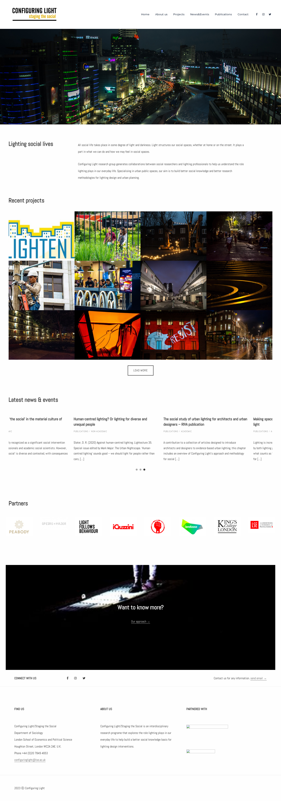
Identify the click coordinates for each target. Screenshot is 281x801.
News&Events (199, 14)
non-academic (34, 431)
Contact (243, 14)
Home (145, 14)
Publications (223, 14)
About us (161, 14)
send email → (258, 678)
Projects (178, 14)
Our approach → (140, 621)
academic (121, 431)
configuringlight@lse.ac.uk (29, 760)
